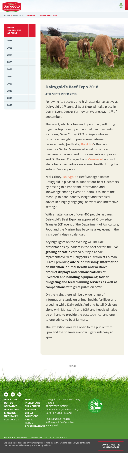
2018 (9, 98)
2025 (9, 47)
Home (7, 15)
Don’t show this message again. (111, 446)
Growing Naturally (11, 414)
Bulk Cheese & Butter (32, 408)
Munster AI (95, 159)
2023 (9, 62)
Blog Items (18, 15)
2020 (9, 83)
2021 (9, 76)
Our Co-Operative (10, 404)
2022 (9, 69)
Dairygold (69, 177)
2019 (9, 90)
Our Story (10, 399)
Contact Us (11, 419)
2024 (9, 54)
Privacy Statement (15, 437)
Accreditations (33, 426)
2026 (9, 40)
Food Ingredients (32, 401)
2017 (9, 105)
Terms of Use (39, 437)
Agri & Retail (29, 421)
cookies (22, 442)
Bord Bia (87, 144)
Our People (11, 409)
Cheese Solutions (31, 414)
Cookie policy (59, 437)
